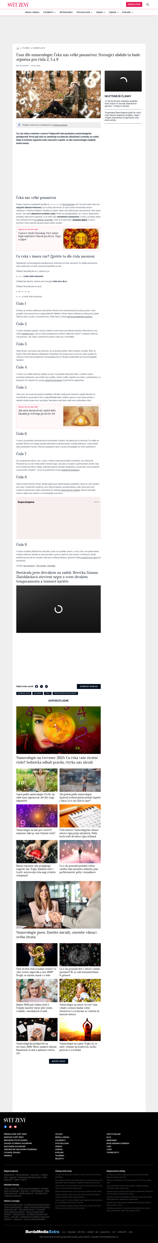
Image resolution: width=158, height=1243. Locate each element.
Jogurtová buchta (19, 1214)
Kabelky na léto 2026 (26, 1193)
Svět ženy (81, 1232)
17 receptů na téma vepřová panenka (36, 1204)
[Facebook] (5, 1126)
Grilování (24, 1179)
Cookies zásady (12, 1153)
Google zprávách (60, 125)
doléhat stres (28, 334)
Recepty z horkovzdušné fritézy (35, 1219)
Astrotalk (51, 566)
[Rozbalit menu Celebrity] (55, 12)
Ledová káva (17, 1219)
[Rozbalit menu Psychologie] (91, 12)
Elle (109, 1137)
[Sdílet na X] (41, 686)
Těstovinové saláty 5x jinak (13, 1204)
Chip (109, 1147)
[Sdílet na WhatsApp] (46, 686)
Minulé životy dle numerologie (29, 1188)
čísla (47, 693)
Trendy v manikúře (10, 1188)
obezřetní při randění (70, 490)
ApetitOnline (114, 1134)
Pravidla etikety (9, 1175)
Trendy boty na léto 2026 (12, 1196)
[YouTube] (15, 1126)
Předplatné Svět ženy (15, 1134)
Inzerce (8, 1156)
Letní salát (14, 1217)
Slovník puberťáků (22, 1175)
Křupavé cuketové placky (13, 1207)
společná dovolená (53, 380)
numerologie (24, 693)
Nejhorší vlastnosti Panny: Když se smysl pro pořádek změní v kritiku (78, 1191)
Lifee (109, 1149)
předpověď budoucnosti (65, 693)
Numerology (29, 566)
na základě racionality (43, 220)
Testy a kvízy (34, 1175)
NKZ (97, 1232)
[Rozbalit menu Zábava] (117, 12)
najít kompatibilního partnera (79, 317)
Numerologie (39, 48)
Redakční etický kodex (15, 1140)
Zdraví (99, 12)
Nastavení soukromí (14, 1147)
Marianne (112, 1140)
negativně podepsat (70, 470)
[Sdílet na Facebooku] (36, 686)
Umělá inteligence (36, 1191)
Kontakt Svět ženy (14, 1137)
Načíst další (58, 1061)
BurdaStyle (105, 1232)
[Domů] (18, 4)
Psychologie (83, 12)
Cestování (12, 1177)
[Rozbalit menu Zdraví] (104, 12)
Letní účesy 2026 (41, 1193)
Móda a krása (32, 12)
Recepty (59, 1159)
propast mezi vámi (89, 557)
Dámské (90, 1232)
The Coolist (41, 566)
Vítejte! (16, 1179)
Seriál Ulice (25, 1191)
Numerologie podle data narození (29, 1177)
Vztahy (59, 1134)
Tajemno (26, 48)
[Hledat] (147, 4)
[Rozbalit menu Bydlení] (132, 12)
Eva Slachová (22, 66)
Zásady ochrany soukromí (18, 1143)
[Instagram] (10, 1126)
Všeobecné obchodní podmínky (20, 1149)
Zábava (112, 12)
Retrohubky (66, 12)
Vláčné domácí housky (26, 1209)
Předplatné (134, 4)
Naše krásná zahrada (118, 1143)
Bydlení (126, 12)
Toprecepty (113, 1153)
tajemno (37, 693)
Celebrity (48, 12)
